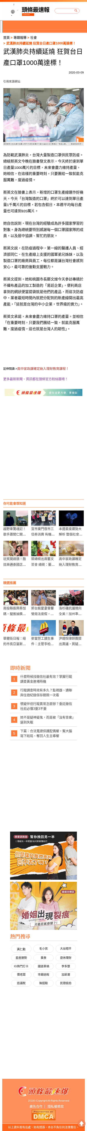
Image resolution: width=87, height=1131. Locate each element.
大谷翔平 (65, 948)
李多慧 (66, 966)
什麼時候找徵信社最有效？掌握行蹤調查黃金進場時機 (46, 679)
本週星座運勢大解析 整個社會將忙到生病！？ (70, 534)
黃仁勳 (21, 949)
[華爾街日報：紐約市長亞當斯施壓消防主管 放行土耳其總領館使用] (15, 628)
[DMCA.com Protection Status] (43, 1114)
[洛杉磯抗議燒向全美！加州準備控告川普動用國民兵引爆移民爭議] (71, 598)
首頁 (6, 37)
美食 (43, 957)
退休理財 (65, 957)
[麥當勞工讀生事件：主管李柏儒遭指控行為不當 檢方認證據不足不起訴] (43, 628)
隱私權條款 (56, 1106)
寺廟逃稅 (43, 974)
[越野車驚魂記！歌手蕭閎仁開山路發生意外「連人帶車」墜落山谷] (15, 518)
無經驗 (43, 983)
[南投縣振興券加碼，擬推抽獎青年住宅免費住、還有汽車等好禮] (15, 598)
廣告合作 (36, 1106)
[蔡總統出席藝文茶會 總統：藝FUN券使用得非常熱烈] (43, 548)
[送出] (75, 10)
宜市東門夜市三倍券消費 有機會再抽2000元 (43, 534)
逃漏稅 (21, 983)
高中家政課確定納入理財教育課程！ (70, 564)
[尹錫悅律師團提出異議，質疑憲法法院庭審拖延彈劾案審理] (71, 628)
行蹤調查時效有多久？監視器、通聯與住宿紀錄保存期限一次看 (46, 693)
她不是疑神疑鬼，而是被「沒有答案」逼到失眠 (47, 720)
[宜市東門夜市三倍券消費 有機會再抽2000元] (43, 518)
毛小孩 (43, 948)
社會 (33, 37)
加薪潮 (66, 974)
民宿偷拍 (65, 983)
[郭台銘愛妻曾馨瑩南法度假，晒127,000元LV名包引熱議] (43, 598)
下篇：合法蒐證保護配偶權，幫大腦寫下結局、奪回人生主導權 (46, 733)
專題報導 (20, 37)
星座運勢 (21, 957)
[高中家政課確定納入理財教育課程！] (71, 548)
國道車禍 (43, 966)
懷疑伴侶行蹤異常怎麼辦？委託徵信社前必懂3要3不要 (46, 706)
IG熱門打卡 (21, 966)
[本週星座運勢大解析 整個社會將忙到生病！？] (71, 518)
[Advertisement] (43, 451)
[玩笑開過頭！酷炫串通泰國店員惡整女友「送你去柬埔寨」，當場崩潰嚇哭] (15, 548)
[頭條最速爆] (27, 10)
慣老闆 (21, 974)
